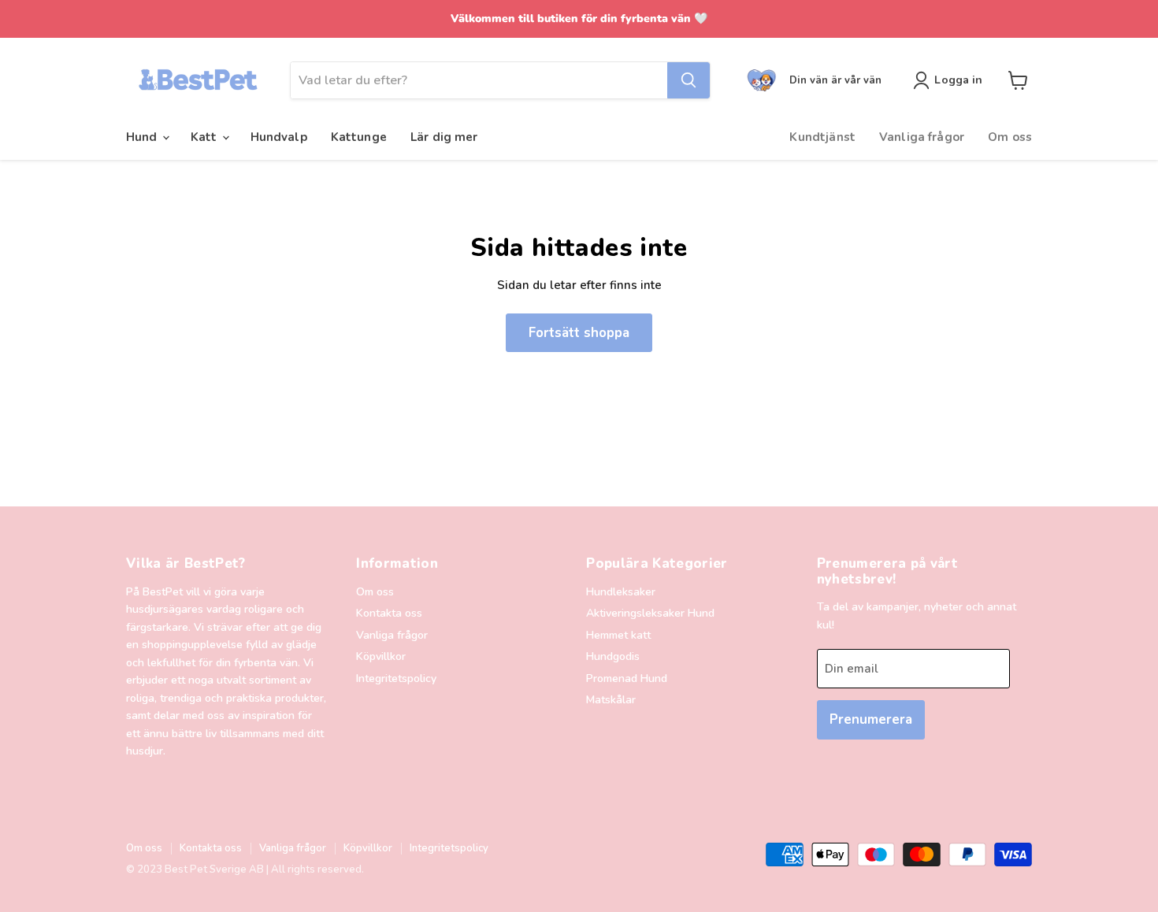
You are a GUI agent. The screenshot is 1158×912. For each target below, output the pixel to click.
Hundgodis (613, 656)
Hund (143, 137)
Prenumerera (871, 719)
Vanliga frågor (921, 137)
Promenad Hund (626, 678)
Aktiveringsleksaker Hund (650, 613)
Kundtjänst (822, 137)
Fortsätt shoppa (579, 333)
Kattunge (359, 137)
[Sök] (688, 80)
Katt (206, 137)
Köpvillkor (381, 656)
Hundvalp (279, 137)
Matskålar (611, 699)
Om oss (1010, 137)
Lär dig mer (444, 137)
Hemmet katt (618, 635)
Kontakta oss (389, 613)
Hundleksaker (620, 591)
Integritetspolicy (396, 678)
